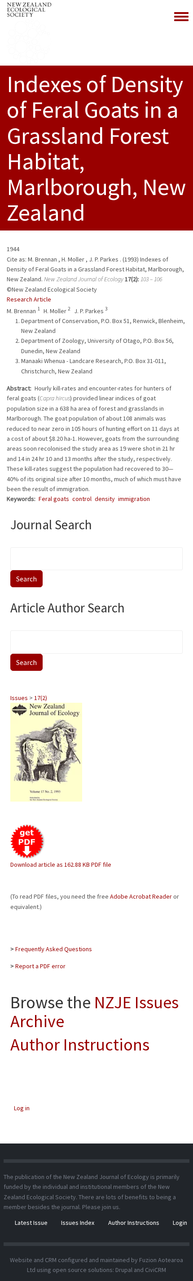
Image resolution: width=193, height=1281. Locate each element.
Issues (19, 698)
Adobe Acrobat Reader (141, 896)
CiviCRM (155, 1270)
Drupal (123, 1270)
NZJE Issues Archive (94, 1012)
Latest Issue (31, 1223)
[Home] (29, 33)
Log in (22, 1108)
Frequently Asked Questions (53, 949)
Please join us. (101, 1207)
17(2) (40, 698)
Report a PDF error (40, 966)
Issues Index (77, 1223)
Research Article (29, 299)
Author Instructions (79, 1044)
